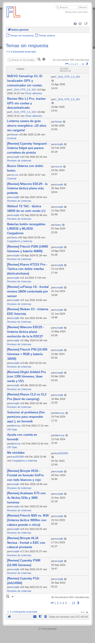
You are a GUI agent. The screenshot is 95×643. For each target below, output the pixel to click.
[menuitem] (75, 24)
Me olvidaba (15, 452)
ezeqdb (15, 156)
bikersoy (16, 425)
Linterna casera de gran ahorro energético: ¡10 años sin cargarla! (26, 125)
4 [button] (75, 64)
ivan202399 (17, 456)
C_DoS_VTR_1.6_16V (23, 89)
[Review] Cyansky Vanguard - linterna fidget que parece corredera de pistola (27, 148)
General (11, 138)
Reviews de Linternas (19, 160)
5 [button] (77, 64)
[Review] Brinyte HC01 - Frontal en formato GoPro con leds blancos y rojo (25, 475)
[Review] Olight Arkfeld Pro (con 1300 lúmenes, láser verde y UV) (26, 376)
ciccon (14, 174)
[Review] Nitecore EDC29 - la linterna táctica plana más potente (27, 188)
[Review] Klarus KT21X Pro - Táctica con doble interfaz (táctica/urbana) (27, 269)
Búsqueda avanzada (76, 12)
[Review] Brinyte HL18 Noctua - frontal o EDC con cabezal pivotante (26, 542)
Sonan (14, 134)
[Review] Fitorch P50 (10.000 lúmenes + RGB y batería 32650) (27, 354)
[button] (67, 64)
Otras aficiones (33, 93)
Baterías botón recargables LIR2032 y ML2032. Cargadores (26, 228)
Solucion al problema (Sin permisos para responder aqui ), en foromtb (26, 417)
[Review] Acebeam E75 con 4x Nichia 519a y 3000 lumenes (26, 497)
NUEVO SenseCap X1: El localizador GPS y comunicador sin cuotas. (25, 80)
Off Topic (12, 429)
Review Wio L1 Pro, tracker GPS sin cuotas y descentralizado (26, 103)
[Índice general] (13, 19)
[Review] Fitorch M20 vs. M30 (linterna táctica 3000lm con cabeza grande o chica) (28, 520)
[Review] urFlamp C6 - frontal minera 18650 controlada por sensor (28, 291)
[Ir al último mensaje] (52, 80)
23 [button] (83, 64)
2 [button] (71, 64)
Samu (14, 237)
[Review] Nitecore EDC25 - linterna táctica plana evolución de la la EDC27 (25, 331)
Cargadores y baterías (20, 241)
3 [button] (73, 64)
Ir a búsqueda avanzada (22, 51)
